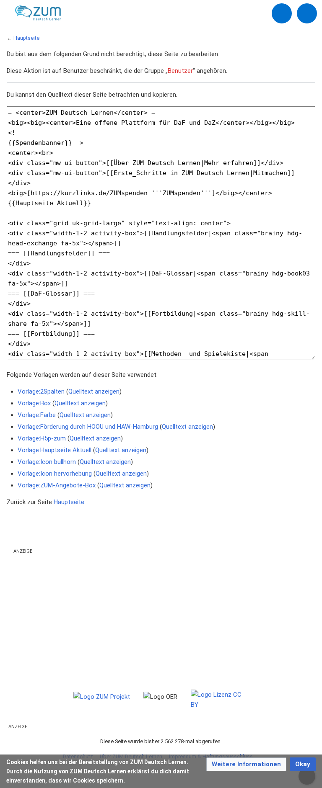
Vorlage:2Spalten (41, 391)
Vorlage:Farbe (37, 415)
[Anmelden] (282, 13)
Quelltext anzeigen (93, 391)
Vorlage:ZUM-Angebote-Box (57, 485)
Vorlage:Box (34, 403)
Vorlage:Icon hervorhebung (55, 473)
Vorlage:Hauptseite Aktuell (54, 450)
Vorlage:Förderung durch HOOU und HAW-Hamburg (88, 426)
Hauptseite (26, 38)
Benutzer (180, 71)
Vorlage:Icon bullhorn (47, 462)
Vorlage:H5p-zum (42, 438)
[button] (246, 764)
